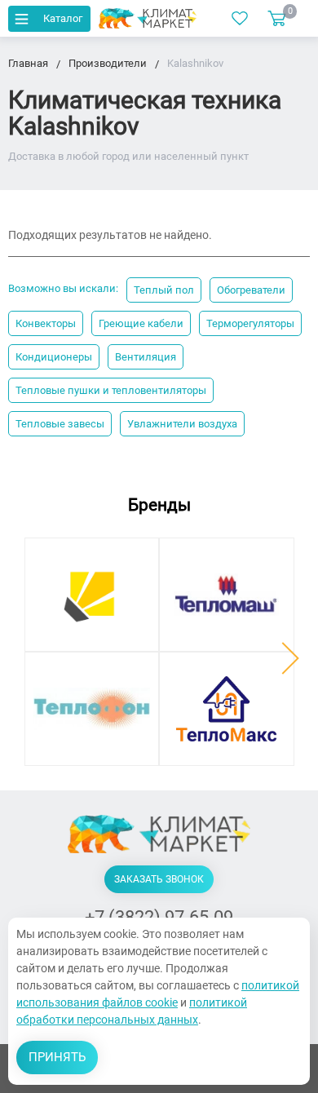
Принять (57, 1057)
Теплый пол (164, 290)
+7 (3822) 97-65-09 (159, 917)
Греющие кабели (141, 323)
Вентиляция (145, 357)
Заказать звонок (159, 879)
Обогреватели (251, 290)
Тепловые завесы (59, 424)
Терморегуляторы (250, 323)
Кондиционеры (53, 357)
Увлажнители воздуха (182, 424)
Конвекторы (45, 323)
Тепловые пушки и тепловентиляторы (110, 390)
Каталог (62, 18)
